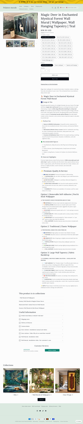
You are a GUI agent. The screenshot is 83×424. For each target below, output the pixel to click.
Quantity (43, 68)
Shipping (42, 32)
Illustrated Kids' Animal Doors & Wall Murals (31, 304)
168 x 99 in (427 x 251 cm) (65, 57)
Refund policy (35, 421)
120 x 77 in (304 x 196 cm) (48, 45)
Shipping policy (56, 421)
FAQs (60, 406)
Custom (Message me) (47, 60)
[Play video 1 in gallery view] (24, 43)
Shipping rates (44, 406)
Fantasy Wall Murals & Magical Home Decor (31, 301)
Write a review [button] (52, 350)
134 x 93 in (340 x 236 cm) (64, 51)
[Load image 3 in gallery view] (31, 43)
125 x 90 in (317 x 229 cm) (64, 48)
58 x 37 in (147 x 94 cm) (63, 37)
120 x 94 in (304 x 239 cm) (64, 45)
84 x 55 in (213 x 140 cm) (48, 40)
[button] (52, 7)
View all (41, 399)
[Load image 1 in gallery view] (9, 43)
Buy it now (55, 78)
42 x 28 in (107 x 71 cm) (48, 37)
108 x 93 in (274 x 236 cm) (48, 43)
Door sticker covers (26, 406)
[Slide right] (36, 43)
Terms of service (49, 421)
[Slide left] (4, 43)
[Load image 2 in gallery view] (16, 43)
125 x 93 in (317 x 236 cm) (48, 51)
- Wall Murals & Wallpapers (27, 298)
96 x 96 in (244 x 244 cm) (64, 40)
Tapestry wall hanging (71, 65)
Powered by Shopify (28, 421)
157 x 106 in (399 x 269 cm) (49, 57)
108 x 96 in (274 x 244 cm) (64, 43)
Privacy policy (41, 421)
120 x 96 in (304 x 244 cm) (48, 48)
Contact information (64, 421)
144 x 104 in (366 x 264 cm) (65, 54)
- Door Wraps (66, 395)
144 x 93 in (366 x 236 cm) (48, 54)
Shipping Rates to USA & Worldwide (49, 84)
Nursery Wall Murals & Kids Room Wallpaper (31, 308)
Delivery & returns (53, 406)
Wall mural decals (36, 406)
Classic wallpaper (59, 65)
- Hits (15, 395)
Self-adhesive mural (47, 65)
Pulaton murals (21, 421)
